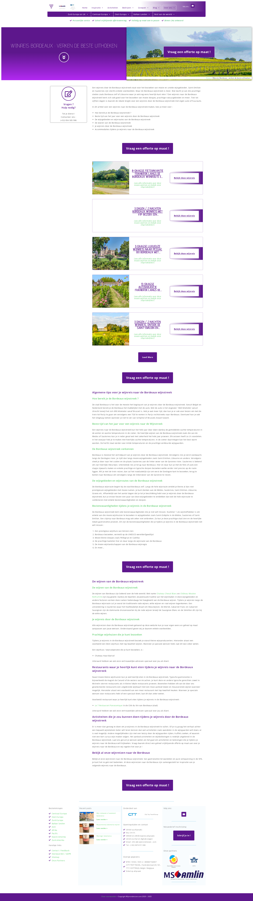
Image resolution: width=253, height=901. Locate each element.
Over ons (168, 7)
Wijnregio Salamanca (104, 836)
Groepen (142, 7)
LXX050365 (62, 8)
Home (84, 7)
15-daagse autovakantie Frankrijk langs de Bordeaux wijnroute (147, 288)
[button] (147, 357)
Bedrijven (126, 7)
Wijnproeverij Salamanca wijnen (108, 825)
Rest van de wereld (163, 14)
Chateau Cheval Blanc (167, 593)
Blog (155, 7)
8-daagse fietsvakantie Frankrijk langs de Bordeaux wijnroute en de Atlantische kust (147, 175)
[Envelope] (192, 6)
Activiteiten (113, 7)
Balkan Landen (140, 14)
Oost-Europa (120, 14)
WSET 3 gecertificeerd (72, 8)
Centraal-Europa (100, 14)
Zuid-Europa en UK (77, 14)
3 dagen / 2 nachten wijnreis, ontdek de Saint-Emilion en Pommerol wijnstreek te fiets (147, 328)
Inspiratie (96, 7)
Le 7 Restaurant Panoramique (109, 705)
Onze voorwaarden (108, 896)
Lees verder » (102, 819)
